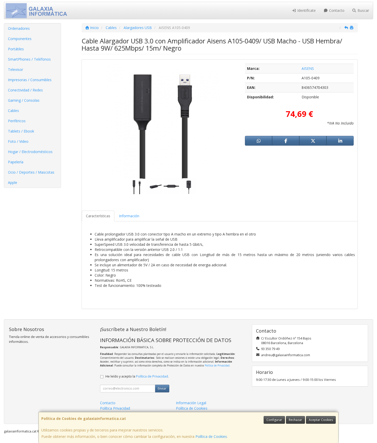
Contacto (336, 10)
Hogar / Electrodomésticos (30, 151)
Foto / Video (18, 141)
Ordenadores (19, 28)
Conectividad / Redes (25, 90)
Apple (12, 182)
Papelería (15, 161)
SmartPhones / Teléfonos (29, 59)
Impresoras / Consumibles (30, 79)
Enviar (162, 388)
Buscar (362, 10)
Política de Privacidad (217, 365)
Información (129, 215)
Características (98, 215)
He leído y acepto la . (137, 376)
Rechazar (295, 420)
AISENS (308, 68)
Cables (13, 110)
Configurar (274, 420)
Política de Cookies (211, 436)
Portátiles (16, 48)
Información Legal (191, 402)
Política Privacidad (115, 408)
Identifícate (306, 10)
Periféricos (17, 120)
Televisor (15, 69)
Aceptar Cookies (321, 420)
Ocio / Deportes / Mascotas (31, 172)
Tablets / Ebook (21, 131)
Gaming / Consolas (23, 100)
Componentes (20, 38)
